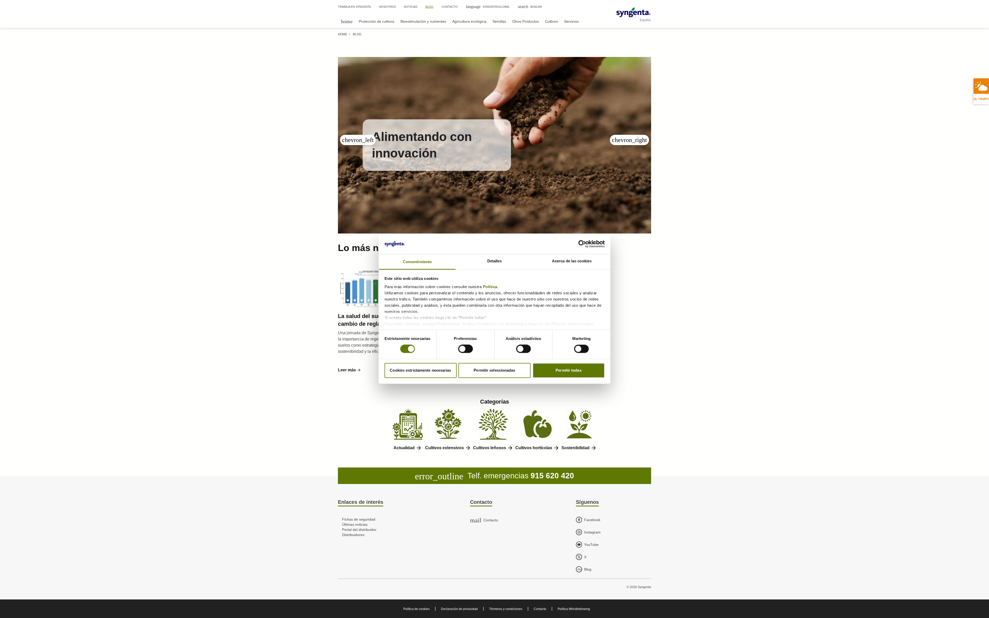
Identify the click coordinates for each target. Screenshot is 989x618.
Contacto (540, 609)
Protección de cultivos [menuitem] (376, 21)
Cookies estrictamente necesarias (420, 370)
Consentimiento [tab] (417, 262)
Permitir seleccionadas (494, 370)
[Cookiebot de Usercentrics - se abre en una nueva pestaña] (582, 244)
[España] (633, 12)
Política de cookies (416, 609)
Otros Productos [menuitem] (525, 21)
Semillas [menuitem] (499, 21)
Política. (491, 287)
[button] (349, 370)
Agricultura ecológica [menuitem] (469, 21)
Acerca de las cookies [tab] (572, 261)
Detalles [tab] (494, 261)
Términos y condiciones (505, 609)
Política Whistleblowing (574, 609)
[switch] (465, 349)
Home (342, 34)
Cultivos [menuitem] (551, 21)
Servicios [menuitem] (571, 21)
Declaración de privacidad (459, 609)
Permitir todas (568, 370)
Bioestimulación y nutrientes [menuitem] (423, 21)
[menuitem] (347, 21)
